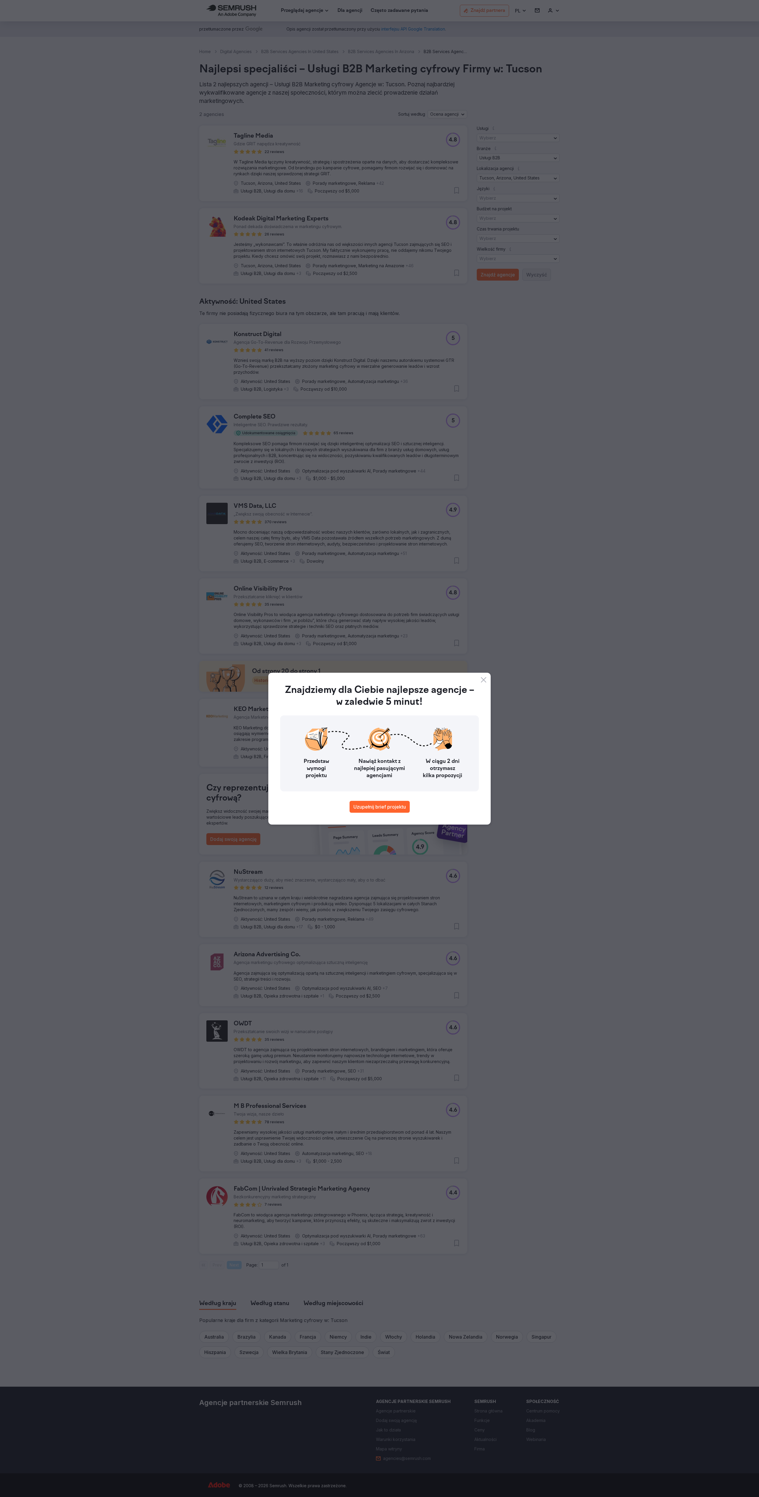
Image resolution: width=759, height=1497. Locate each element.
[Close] (483, 680)
